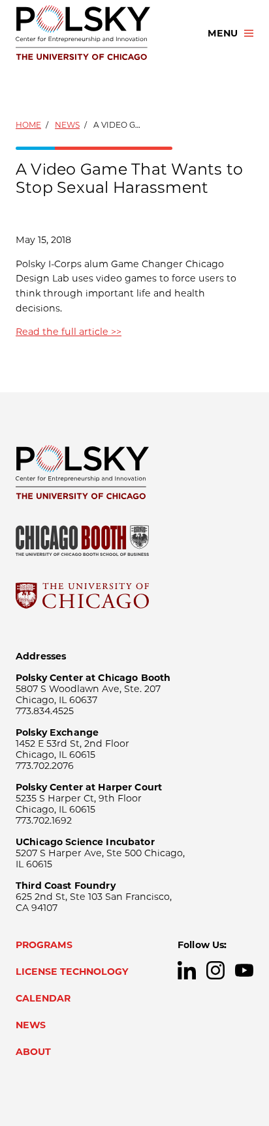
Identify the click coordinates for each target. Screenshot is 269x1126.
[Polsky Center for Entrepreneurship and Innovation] (100, 33)
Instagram (215, 970)
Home (28, 125)
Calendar (43, 998)
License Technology (72, 971)
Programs (44, 945)
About (33, 1052)
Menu (223, 33)
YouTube (244, 970)
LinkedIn (187, 970)
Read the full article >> (68, 332)
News (67, 125)
